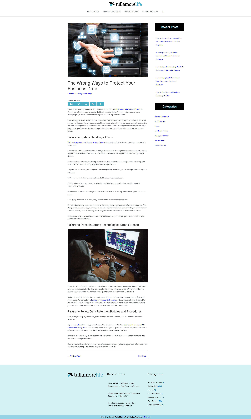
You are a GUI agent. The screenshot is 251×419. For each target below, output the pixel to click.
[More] (100, 104)
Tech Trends (160, 140)
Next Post (143, 356)
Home (157, 126)
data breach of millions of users (127, 109)
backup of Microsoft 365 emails (103, 300)
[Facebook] (71, 104)
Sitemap (147, 417)
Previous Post (74, 356)
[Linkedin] (85, 104)
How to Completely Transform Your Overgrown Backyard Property (167, 81)
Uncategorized (160, 145)
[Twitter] (78, 104)
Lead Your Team (161, 131)
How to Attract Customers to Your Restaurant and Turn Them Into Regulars (169, 41)
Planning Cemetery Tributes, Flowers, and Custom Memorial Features (168, 55)
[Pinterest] (93, 104)
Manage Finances (161, 135)
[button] (163, 11)
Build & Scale (74, 93)
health (80, 325)
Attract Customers (162, 117)
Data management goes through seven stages (85, 142)
